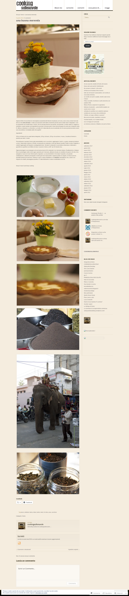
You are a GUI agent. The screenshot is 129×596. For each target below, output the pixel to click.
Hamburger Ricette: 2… (97, 213)
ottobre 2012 (87, 183)
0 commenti (27, 18)
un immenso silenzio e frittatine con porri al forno (97, 124)
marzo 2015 (87, 150)
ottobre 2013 (87, 179)
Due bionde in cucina (90, 284)
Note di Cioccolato (89, 279)
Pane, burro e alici (89, 297)
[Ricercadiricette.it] (89, 331)
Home (22, 14)
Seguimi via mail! (90, 32)
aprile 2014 (87, 174)
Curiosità (86, 134)
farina (31, 512)
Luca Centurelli (88, 299)
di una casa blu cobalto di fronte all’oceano (95, 84)
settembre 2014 (88, 163)
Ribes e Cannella (89, 282)
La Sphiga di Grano (89, 306)
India (34, 512)
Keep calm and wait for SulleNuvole (94, 86)
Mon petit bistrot (88, 293)
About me (58, 8)
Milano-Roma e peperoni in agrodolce (94, 105)
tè (44, 512)
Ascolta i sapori (88, 304)
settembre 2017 (88, 146)
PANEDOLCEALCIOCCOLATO (92, 277)
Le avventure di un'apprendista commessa (95, 308)
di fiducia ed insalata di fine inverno (93, 90)
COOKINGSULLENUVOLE (91, 264)
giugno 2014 (87, 170)
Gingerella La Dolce (96, 232)
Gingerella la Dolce (89, 262)
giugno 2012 (87, 188)
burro (22, 512)
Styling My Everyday (89, 266)
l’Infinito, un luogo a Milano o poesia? (94, 115)
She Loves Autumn (89, 268)
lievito (38, 512)
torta (46, 512)
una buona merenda (28, 20)
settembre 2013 (88, 181)
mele (41, 512)
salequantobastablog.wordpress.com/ (94, 310)
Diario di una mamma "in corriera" (93, 302)
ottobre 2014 (87, 161)
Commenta (72, 583)
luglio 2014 (87, 168)
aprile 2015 (87, 148)
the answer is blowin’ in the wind (93, 88)
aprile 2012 (87, 192)
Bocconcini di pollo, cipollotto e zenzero (95, 117)
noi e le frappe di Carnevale (91, 122)
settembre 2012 (88, 186)
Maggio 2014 (87, 172)
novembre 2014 (88, 159)
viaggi (107, 8)
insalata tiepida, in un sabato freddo (94, 119)
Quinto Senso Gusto (89, 295)
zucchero (54, 512)
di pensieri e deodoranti (23, 549)
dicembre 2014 (88, 157)
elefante (26, 512)
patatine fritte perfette (97, 215)
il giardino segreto (74, 549)
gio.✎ (85, 275)
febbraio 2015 (88, 152)
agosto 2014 (87, 166)
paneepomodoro (88, 271)
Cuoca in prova (88, 273)
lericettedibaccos (88, 286)
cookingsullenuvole (96, 219)
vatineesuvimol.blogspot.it (91, 288)
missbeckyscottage (89, 291)
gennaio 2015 (88, 155)
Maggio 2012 (87, 190)
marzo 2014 (87, 177)
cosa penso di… (94, 8)
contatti (81, 8)
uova (49, 512)
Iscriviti (87, 45)
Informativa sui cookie (41, 593)
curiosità (69, 8)
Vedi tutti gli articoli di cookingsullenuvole (39, 526)
